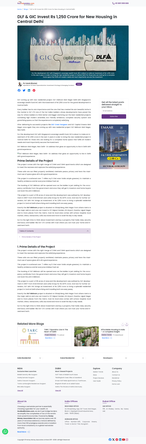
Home (19, 9)
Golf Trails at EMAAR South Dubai (66, 375)
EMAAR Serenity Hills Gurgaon (27, 375)
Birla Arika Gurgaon (23, 387)
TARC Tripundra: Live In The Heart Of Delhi (56, 330)
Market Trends (106, 335)
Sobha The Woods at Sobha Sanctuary (68, 387)
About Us (115, 372)
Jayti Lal (61, 335)
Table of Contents (26, 231)
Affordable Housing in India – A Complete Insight (113, 330)
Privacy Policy (116, 381)
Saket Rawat (119, 335)
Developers (108, 358)
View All (20, 391)
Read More (21, 432)
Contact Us (116, 375)
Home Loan (116, 384)
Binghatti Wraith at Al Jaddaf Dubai (67, 384)
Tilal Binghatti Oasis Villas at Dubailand (68, 378)
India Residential (24, 358)
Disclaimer (115, 378)
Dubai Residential (67, 358)
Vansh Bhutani (31, 83)
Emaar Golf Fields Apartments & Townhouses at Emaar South (71, 381)
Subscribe (114, 116)
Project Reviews (50, 335)
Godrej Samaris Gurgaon (25, 378)
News (79, 84)
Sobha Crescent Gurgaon (26, 381)
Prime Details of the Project (31, 237)
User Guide (97, 381)
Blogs (26, 9)
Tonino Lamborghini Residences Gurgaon (31, 384)
